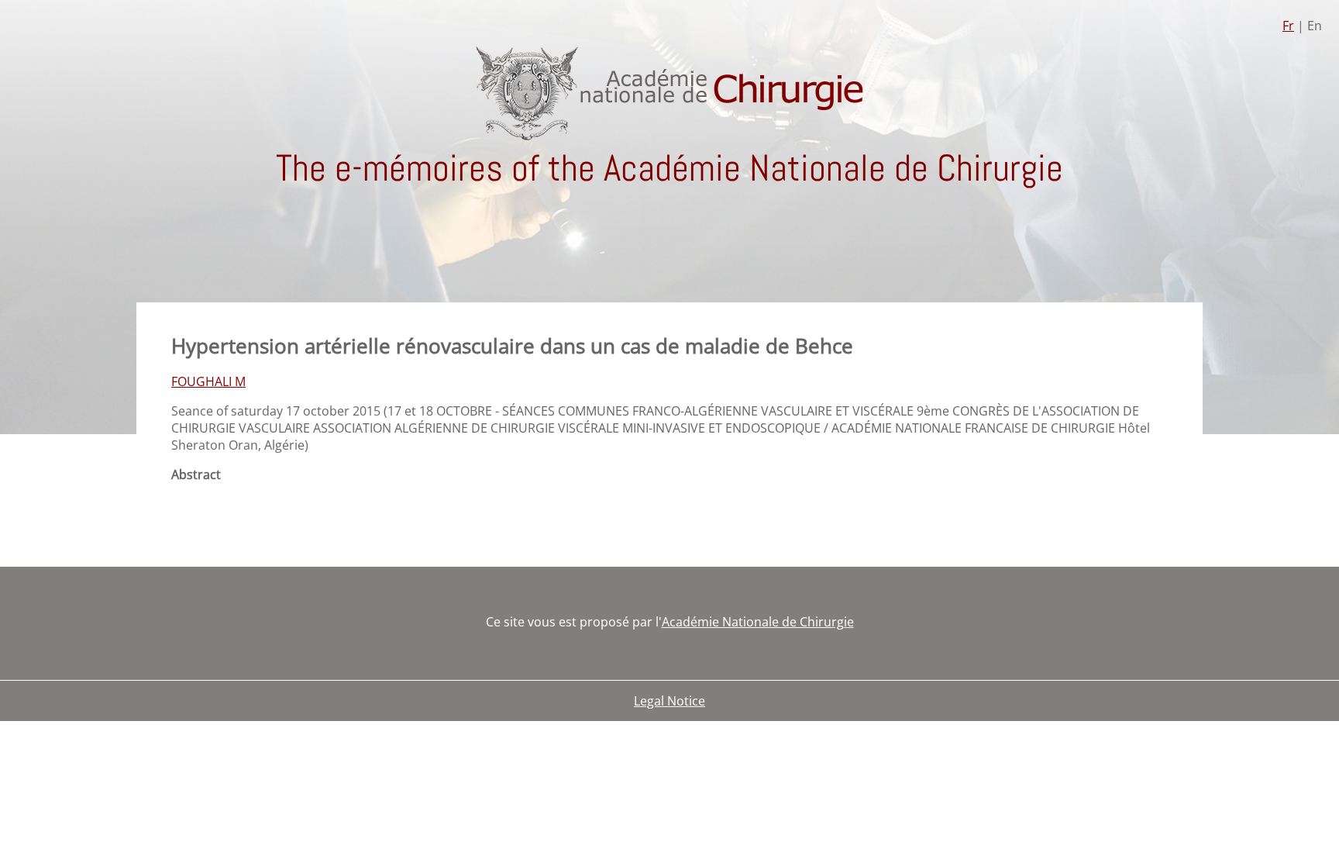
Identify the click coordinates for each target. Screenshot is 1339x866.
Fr (1288, 25)
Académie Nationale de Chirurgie (758, 621)
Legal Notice (669, 700)
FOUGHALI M (208, 381)
